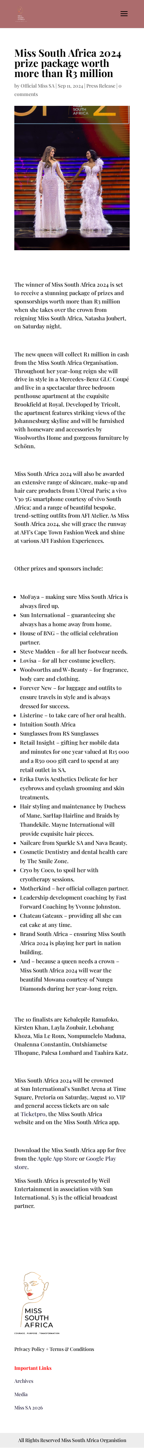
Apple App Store (57, 1158)
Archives (23, 1381)
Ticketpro (33, 1114)
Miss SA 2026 (28, 1407)
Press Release (100, 85)
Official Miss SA (38, 85)
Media (21, 1394)
